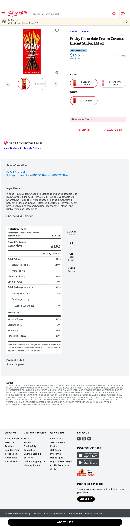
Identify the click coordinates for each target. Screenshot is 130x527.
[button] (114, 14)
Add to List (65, 522)
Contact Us (29, 450)
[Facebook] (79, 439)
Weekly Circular (58, 442)
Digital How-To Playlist (62, 461)
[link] (112, 129)
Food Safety (30, 446)
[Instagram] (84, 439)
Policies (37, 513)
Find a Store (56, 438)
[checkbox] (57, 30)
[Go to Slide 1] (24, 84)
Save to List (114, 130)
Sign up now (86, 499)
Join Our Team (12, 450)
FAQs (26, 438)
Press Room (11, 454)
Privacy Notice (75, 513)
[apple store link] (88, 457)
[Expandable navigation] (3, 13)
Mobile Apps (56, 457)
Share (86, 130)
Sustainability (12, 461)
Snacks (73, 31)
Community (11, 457)
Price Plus (55, 454)
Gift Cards (55, 450)
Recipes (54, 446)
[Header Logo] (17, 13)
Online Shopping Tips (35, 461)
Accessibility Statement (54, 513)
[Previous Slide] (8, 84)
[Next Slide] (56, 84)
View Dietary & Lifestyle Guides (22, 148)
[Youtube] (89, 439)
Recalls (27, 442)
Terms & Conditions (93, 513)
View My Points (32, 465)
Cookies (85, 31)
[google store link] (88, 464)
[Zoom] (57, 72)
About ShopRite (13, 438)
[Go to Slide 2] (40, 84)
